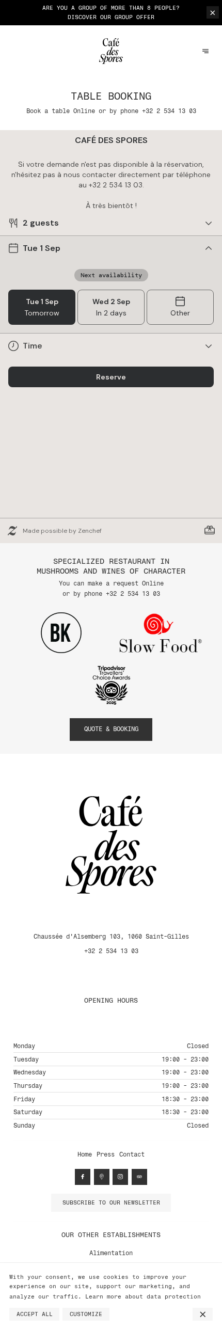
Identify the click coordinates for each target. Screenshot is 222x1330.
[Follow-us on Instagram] (120, 1176)
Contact (132, 1154)
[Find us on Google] (101, 1176)
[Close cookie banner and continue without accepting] (203, 1314)
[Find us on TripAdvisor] (139, 1176)
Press (106, 1154)
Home (84, 1154)
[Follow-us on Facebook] (82, 1176)
